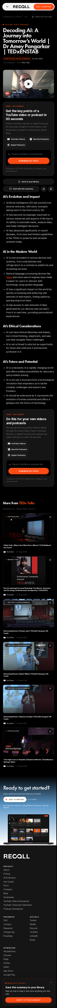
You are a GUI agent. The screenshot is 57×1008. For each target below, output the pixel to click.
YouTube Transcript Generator (18, 905)
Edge (6, 959)
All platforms (9, 951)
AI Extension (10, 878)
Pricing (7, 874)
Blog (6, 893)
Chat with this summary (23, 189)
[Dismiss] (50, 982)
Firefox (7, 963)
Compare (8, 889)
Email (32, 940)
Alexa (9, 277)
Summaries (9, 897)
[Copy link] (51, 189)
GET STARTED (16, 799)
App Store (8, 971)
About (6, 870)
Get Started (43, 7)
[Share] (44, 189)
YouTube (34, 932)
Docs (6, 885)
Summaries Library (12, 16)
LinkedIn (34, 936)
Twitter (33, 920)
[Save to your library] (50, 517)
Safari (6, 967)
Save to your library (30, 182)
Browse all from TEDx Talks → (19, 509)
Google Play (9, 975)
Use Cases (9, 882)
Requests (8, 928)
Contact (7, 924)
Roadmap (8, 936)
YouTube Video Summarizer (16, 901)
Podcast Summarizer (13, 909)
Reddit (33, 924)
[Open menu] (7, 6)
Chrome (7, 955)
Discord (33, 928)
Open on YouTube (43, 16)
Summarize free (29, 161)
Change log (9, 932)
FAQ (6, 920)
